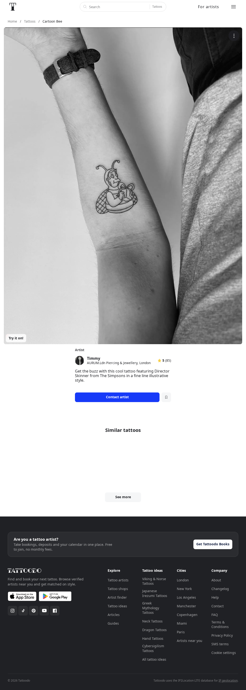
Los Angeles (186, 597)
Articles (114, 614)
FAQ (214, 614)
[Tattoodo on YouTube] (44, 610)
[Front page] (13, 6)
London (183, 580)
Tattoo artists (118, 580)
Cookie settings (223, 652)
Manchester (186, 606)
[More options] (233, 35)
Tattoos (157, 7)
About (216, 580)
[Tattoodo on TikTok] (23, 610)
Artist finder (117, 597)
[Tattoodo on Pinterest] (33, 610)
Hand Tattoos (152, 638)
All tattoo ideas (154, 659)
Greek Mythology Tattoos (150, 608)
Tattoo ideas (117, 606)
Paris (181, 632)
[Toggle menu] (233, 6)
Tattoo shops (118, 588)
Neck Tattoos (152, 621)
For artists (208, 6)
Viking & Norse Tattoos (154, 581)
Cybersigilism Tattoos (153, 648)
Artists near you (189, 640)
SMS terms (220, 644)
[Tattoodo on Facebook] (55, 610)
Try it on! (16, 338)
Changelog (220, 588)
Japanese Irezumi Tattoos (154, 593)
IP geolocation (228, 680)
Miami (182, 623)
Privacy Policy (222, 635)
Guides (113, 623)
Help (215, 597)
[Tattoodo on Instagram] (12, 610)
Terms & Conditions (220, 624)
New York (184, 588)
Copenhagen (187, 614)
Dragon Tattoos (154, 630)
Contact (217, 606)
